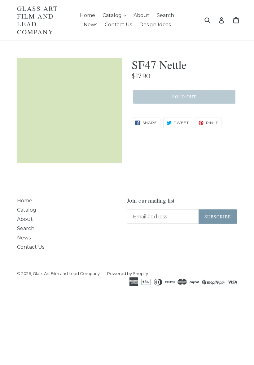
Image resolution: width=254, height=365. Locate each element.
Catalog (113, 15)
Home (87, 15)
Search (165, 15)
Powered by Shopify (127, 273)
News (90, 25)
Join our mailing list (150, 200)
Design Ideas (155, 25)
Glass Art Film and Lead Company (37, 20)
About (141, 15)
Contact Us (118, 25)
